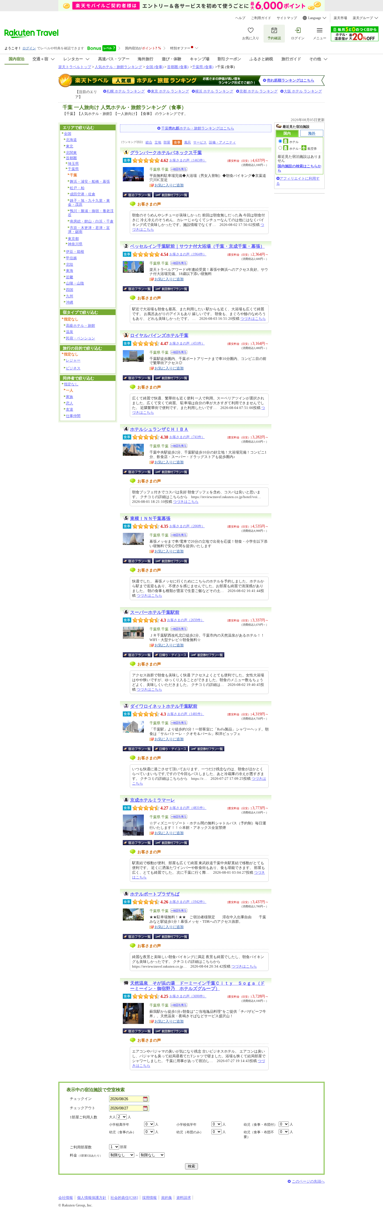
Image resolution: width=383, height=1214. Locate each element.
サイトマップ (287, 18)
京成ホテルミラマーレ (152, 800)
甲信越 (71, 258)
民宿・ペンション (80, 338)
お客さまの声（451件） (187, 343)
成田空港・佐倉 (82, 194)
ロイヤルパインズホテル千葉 (159, 335)
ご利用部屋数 (81, 1147)
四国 (69, 290)
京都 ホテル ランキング (258, 91)
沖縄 (69, 302)
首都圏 (71, 158)
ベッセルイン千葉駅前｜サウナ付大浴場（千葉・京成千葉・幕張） (197, 246)
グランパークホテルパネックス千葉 (166, 152)
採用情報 (149, 1197)
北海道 (71, 140)
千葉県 (73, 169)
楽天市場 (340, 18)
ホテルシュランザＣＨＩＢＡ (159, 429)
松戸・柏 (77, 188)
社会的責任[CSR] (124, 1197)
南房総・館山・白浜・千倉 (92, 221)
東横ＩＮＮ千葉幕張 (150, 518)
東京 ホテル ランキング (170, 91)
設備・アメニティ (222, 142)
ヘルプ (240, 18)
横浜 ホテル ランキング (214, 91)
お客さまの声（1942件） (187, 902)
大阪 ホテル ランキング (303, 91)
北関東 (71, 153)
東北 (69, 146)
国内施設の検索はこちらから (299, 168)
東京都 (73, 239)
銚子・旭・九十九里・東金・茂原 (89, 202)
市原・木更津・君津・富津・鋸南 (89, 230)
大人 (112, 1117)
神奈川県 (75, 244)
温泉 (69, 332)
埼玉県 (73, 163)
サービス (200, 142)
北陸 (69, 264)
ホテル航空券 (303, 148)
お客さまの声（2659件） (185, 620)
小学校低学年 (186, 1125)
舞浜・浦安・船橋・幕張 (90, 181)
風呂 (187, 142)
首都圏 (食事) (177, 67)
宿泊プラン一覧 (140, 194)
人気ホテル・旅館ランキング (118, 67)
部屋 (166, 142)
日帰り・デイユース (171, 654)
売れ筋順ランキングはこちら (290, 80)
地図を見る (178, 169)
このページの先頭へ (308, 1181)
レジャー (73, 360)
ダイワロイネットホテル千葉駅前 (163, 706)
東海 (69, 271)
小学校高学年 (119, 1125)
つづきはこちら (253, 318)
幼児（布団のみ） (189, 1132)
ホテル (294, 142)
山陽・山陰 (75, 283)
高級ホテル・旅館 (80, 325)
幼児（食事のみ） (122, 1132)
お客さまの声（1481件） (185, 714)
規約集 (166, 1197)
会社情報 (65, 1197)
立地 (157, 142)
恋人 (69, 403)
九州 (69, 296)
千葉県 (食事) (202, 67)
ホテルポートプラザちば (154, 894)
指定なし (71, 384)
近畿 (69, 277)
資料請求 (183, 1197)
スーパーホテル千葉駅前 (154, 612)
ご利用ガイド (261, 18)
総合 (149, 142)
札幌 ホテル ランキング (126, 91)
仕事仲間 (73, 416)
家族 (69, 397)
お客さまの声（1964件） (187, 254)
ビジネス (73, 368)
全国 (67, 133)
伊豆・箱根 (75, 251)
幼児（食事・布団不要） (259, 1134)
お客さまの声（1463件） (187, 160)
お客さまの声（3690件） (187, 996)
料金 (86, 1155)
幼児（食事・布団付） (260, 1125)
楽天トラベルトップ (74, 67)
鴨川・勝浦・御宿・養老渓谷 (91, 213)
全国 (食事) (154, 67)
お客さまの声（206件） (187, 526)
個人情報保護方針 (91, 1197)
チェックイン (81, 1099)
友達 (69, 409)
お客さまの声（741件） (187, 437)
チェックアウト (82, 1108)
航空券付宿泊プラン (171, 194)
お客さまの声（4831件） (187, 808)
